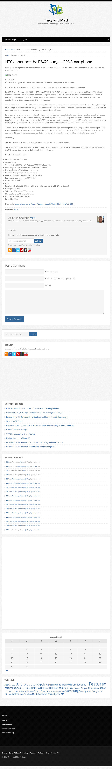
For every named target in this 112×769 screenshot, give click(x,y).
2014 (7, 492)
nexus (31, 691)
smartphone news (22, 204)
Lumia (17, 691)
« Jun (6, 670)
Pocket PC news (37, 204)
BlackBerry (62, 684)
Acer (7, 684)
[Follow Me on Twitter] (18, 250)
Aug (28, 466)
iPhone (91, 688)
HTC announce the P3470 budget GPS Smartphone (48, 61)
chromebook (76, 684)
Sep (31, 483)
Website (48, 285)
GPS (71, 204)
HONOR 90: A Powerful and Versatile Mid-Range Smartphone (30, 446)
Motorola (24, 691)
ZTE (62, 694)
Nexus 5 (38, 691)
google (16, 687)
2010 (7, 509)
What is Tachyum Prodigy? (16, 429)
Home (7, 50)
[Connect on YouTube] (29, 250)
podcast (58, 691)
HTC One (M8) (56, 688)
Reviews (33, 753)
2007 (7, 521)
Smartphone (85, 691)
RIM (63, 691)
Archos (49, 684)
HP (32, 688)
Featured (97, 684)
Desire (86, 685)
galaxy (8, 687)
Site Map (57, 753)
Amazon (12, 685)
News (13, 50)
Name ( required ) (51, 272)
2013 (7, 496)
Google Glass (25, 688)
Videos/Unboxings (21, 753)
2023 (7, 466)
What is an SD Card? (14, 421)
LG (13, 691)
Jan (11, 479)
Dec (39, 483)
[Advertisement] (56, 30)
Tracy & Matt (49, 204)
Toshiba (21, 694)
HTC (57, 204)
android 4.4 (33, 685)
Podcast (41, 753)
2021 (7, 475)
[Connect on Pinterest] (21, 250)
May (21, 462)
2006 (7, 526)
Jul (26, 466)
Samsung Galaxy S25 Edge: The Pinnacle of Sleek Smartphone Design (34, 412)
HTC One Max (68, 688)
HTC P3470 (64, 204)
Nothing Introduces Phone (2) (18, 438)
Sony (94, 691)
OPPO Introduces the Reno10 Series (20, 434)
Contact (49, 753)
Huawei (77, 688)
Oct (34, 466)
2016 (7, 483)
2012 (7, 500)
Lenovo (8, 691)
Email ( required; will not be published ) (60, 279)
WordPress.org (8, 732)
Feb (13, 479)
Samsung (72, 691)
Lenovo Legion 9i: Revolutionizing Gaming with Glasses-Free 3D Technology (36, 417)
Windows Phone (46, 694)
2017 (7, 479)
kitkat (103, 687)
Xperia (57, 694)
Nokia (45, 691)
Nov (36, 466)
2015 (7, 487)
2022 (7, 470)
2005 (7, 530)
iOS (81, 688)
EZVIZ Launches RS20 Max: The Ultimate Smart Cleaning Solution (32, 408)
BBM (54, 685)
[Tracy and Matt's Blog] (56, 15)
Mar (16, 479)
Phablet (52, 691)
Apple (42, 684)
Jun (24, 462)
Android (22, 684)
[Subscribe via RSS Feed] (10, 250)
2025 (7, 462)
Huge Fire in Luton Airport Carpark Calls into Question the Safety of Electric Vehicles (40, 425)
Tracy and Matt (56, 20)
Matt (9, 55)
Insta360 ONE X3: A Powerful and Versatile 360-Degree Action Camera (34, 442)
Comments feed (8, 728)
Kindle (96, 688)
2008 (7, 517)
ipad (85, 688)
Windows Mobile (31, 694)
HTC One (44, 688)
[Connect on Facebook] (14, 250)
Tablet (15, 694)
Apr (19, 466)
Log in (4, 720)
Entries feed (7, 724)
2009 (7, 513)
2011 (7, 504)
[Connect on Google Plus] (25, 250)
